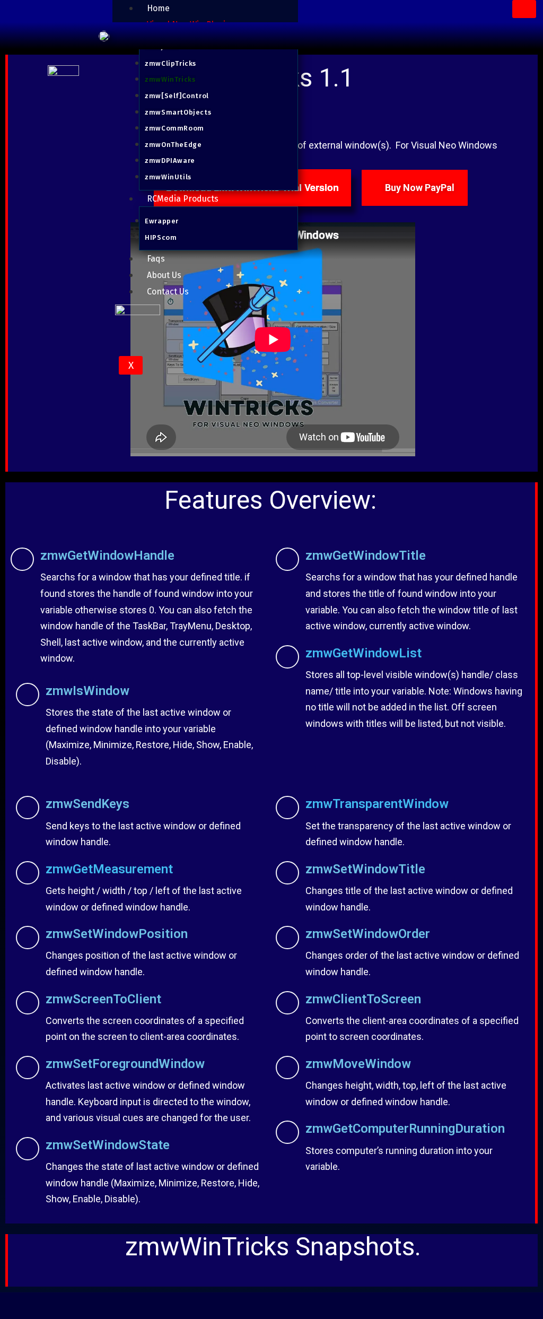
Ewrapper (162, 221)
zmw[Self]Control (177, 96)
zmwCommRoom (174, 128)
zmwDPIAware (170, 160)
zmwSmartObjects (178, 112)
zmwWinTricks (170, 79)
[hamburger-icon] (524, 9)
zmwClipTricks (170, 63)
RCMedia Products (182, 199)
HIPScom (161, 237)
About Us (164, 275)
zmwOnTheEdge (173, 145)
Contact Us (168, 292)
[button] (18, 1278)
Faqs (156, 259)
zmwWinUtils (168, 177)
